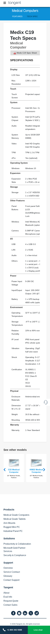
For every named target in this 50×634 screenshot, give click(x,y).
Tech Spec (32, 16)
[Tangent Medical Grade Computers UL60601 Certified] (15, 2)
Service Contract (11, 572)
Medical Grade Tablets (14, 519)
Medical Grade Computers (16, 515)
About (6, 593)
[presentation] (5, 470)
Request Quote (10, 601)
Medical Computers (25, 10)
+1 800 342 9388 (14, 630)
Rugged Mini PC (11, 527)
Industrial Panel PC (13, 531)
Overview (8, 568)
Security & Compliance (14, 555)
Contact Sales (10, 605)
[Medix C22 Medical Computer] (14, 462)
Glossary (7, 576)
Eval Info (7, 597)
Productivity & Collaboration (17, 544)
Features (17, 16)
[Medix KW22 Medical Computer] (36, 462)
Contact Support (11, 580)
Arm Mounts (9, 523)
